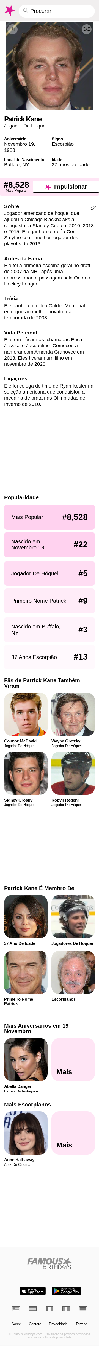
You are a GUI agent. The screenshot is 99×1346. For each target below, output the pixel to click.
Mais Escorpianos (27, 1105)
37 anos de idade (71, 164)
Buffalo (12, 164)
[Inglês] (16, 1308)
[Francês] (49, 1308)
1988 (9, 150)
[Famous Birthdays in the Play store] (66, 1291)
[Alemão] (83, 1308)
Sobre (16, 1324)
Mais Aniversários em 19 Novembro (36, 1028)
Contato (35, 1324)
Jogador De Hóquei (25, 126)
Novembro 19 (19, 144)
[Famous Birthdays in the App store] (33, 1291)
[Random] (87, 29)
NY (25, 164)
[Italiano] (66, 1308)
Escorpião (63, 144)
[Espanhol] (33, 1308)
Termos (81, 1324)
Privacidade (58, 1324)
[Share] (12, 29)
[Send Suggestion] (93, 208)
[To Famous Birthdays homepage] (9, 10)
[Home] (50, 1263)
